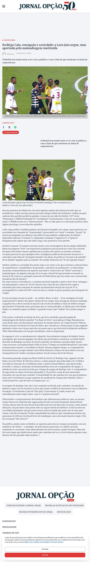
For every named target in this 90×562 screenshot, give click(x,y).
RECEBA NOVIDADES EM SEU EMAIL (36, 512)
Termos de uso (10, 533)
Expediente (9, 521)
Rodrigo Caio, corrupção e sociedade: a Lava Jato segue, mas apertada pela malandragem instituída (44, 46)
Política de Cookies (31, 542)
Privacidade (9, 527)
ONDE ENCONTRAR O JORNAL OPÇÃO (23, 505)
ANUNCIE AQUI (64, 512)
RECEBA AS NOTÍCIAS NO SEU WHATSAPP (64, 505)
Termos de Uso (57, 542)
